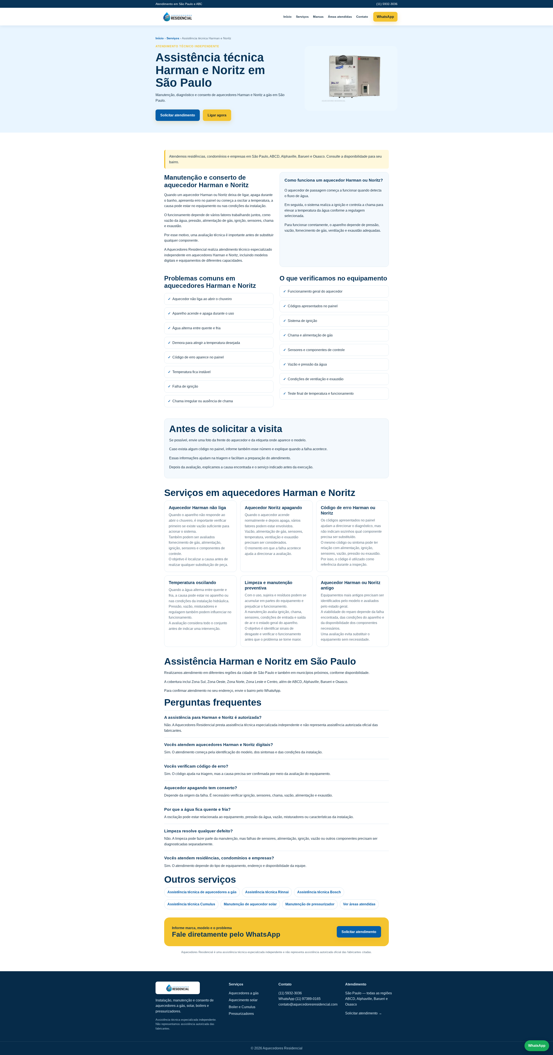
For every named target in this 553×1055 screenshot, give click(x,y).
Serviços (302, 16)
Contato (362, 16)
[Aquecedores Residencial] (178, 16)
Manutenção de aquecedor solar (250, 904)
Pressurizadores (241, 1013)
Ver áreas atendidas (359, 904)
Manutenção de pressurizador (309, 904)
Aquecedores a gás (244, 993)
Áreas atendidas (340, 16)
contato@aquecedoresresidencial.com (307, 1004)
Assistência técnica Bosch (319, 892)
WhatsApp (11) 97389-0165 (299, 999)
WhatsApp (385, 17)
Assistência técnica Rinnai (267, 892)
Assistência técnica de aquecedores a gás (202, 892)
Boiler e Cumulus (242, 1007)
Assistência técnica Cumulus (191, 904)
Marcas (318, 16)
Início (287, 16)
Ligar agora (217, 115)
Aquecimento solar (243, 1000)
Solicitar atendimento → (363, 1013)
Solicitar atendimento (177, 115)
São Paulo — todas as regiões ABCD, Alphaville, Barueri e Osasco (368, 998)
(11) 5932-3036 (386, 4)
